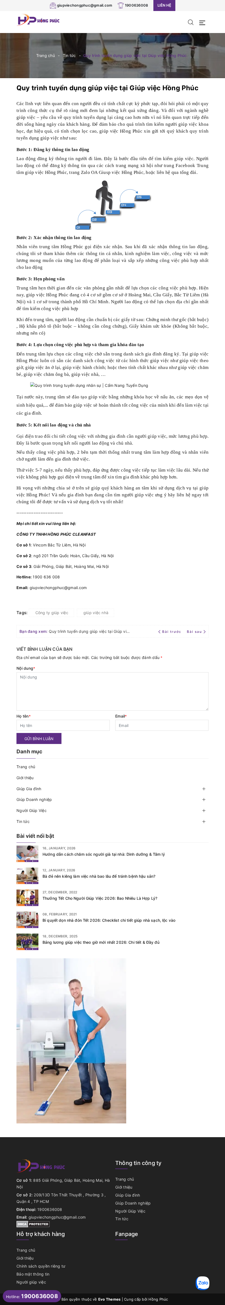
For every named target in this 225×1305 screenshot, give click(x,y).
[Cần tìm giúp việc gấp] (71, 1040)
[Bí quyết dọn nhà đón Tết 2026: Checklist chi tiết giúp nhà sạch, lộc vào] (27, 920)
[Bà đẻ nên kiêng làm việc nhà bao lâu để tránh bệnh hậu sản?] (27, 876)
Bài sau (194, 632)
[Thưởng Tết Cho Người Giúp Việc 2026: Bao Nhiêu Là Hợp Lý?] (27, 898)
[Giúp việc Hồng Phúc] (38, 19)
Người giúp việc (31, 1282)
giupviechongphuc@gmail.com (85, 5)
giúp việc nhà (95, 612)
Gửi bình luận (39, 738)
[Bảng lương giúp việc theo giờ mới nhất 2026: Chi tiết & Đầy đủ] (27, 942)
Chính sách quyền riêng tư (40, 1266)
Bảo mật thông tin (32, 1274)
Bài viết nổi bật (35, 836)
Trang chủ (25, 766)
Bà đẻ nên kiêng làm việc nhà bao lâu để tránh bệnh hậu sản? (99, 876)
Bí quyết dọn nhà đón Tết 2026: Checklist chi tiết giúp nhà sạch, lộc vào (109, 920)
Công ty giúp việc (51, 612)
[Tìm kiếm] (190, 22)
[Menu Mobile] (204, 22)
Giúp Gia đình (28, 788)
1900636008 (136, 5)
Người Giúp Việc (31, 810)
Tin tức (23, 821)
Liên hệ (164, 5)
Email (121, 716)
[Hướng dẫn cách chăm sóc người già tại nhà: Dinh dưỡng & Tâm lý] (27, 854)
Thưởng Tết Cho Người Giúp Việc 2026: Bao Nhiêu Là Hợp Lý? (100, 898)
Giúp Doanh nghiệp (34, 799)
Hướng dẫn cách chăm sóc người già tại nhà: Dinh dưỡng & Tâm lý (104, 854)
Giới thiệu (25, 777)
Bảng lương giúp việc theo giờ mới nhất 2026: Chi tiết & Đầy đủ (101, 942)
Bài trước (172, 632)
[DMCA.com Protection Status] (33, 1223)
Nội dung (25, 668)
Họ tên (23, 716)
